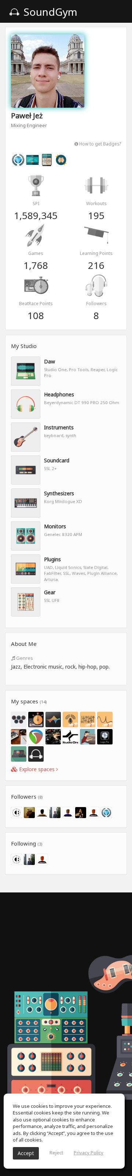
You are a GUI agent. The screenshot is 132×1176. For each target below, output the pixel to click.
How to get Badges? (99, 144)
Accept (26, 1153)
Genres (24, 658)
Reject (56, 1152)
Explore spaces (37, 769)
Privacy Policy (88, 1152)
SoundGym (49, 12)
